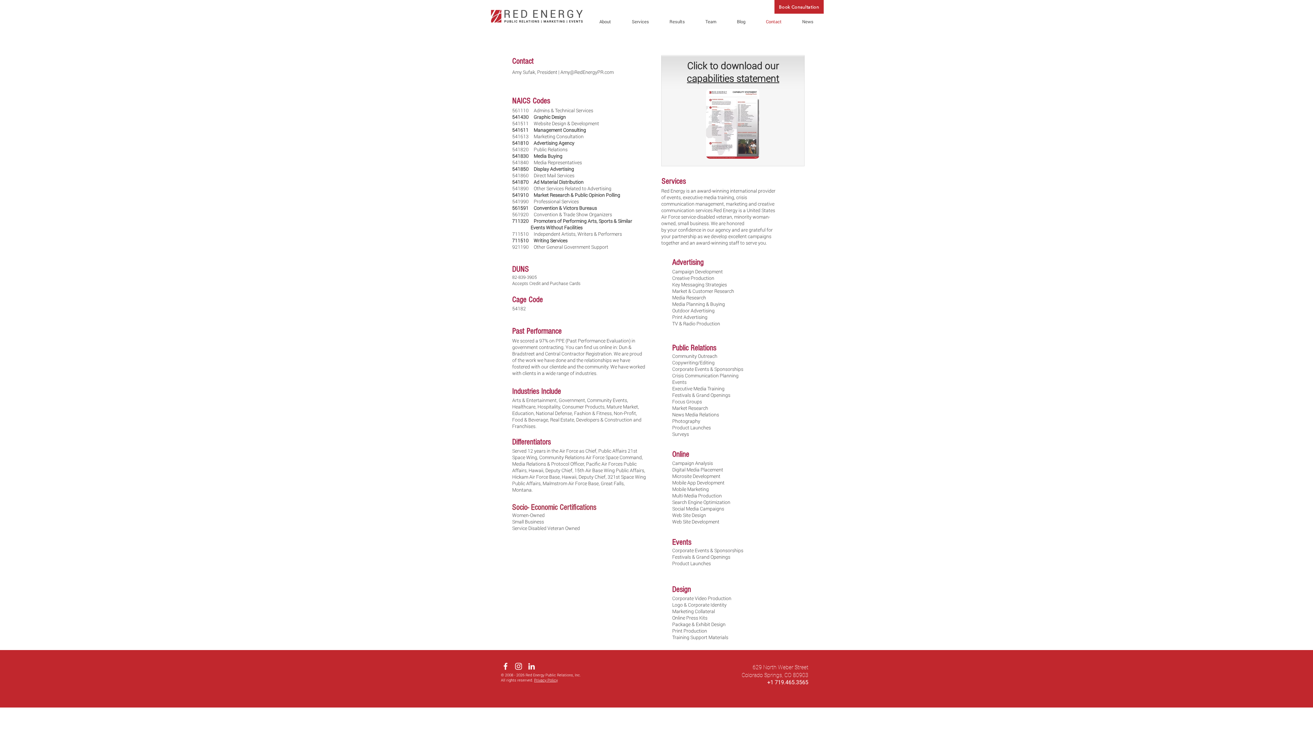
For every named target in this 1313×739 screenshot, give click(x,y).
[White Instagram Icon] (518, 666)
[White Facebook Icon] (505, 666)
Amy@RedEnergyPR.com (587, 72)
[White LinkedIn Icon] (531, 666)
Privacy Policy (546, 680)
